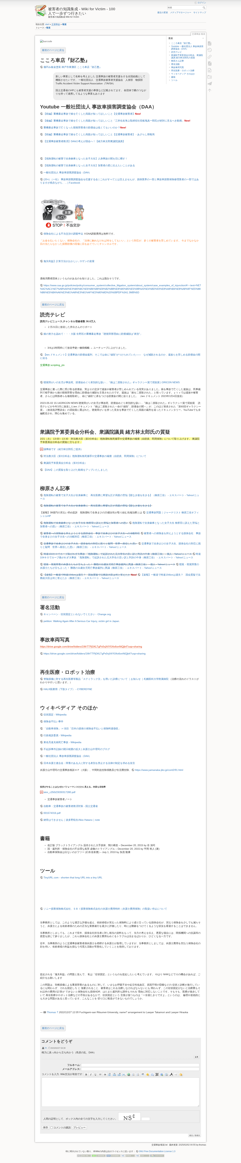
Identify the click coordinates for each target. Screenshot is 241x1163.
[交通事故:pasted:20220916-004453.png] (62, 213)
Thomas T (52, 1012)
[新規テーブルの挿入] (166, 1074)
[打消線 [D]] (105, 1074)
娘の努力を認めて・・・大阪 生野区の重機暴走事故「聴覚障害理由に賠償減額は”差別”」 (93, 333)
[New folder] (210, 76)
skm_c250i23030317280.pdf (59, 792)
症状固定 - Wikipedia (55, 714)
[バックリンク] (210, 56)
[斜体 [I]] (91, 1074)
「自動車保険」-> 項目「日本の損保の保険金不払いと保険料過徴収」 (82, 728)
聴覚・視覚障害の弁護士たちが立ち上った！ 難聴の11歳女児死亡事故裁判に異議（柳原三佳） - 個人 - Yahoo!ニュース (109, 564)
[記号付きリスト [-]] (133, 1074)
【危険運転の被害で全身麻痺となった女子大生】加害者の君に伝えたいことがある (89, 165)
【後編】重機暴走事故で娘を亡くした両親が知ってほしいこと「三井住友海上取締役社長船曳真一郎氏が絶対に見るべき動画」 (114, 120)
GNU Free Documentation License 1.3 (157, 1151)
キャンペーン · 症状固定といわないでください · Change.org (77, 614)
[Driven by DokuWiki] (157, 1155)
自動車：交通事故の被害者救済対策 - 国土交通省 (71, 806)
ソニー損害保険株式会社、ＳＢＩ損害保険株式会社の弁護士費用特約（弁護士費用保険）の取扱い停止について (105, 908)
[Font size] (171, 1074)
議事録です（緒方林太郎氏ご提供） (63, 449)
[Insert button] (161, 1074)
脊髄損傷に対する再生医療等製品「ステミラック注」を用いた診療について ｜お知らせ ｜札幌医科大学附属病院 (106, 679)
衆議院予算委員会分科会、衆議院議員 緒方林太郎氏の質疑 (187, 56)
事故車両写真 (177, 67)
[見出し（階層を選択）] (124, 1074)
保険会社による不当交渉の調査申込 (63, 233)
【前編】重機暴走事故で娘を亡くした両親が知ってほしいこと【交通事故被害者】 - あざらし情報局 (99, 134)
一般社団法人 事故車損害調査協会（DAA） (67, 172)
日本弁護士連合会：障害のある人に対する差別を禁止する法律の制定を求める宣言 (89, 763)
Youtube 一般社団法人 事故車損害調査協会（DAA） (187, 47)
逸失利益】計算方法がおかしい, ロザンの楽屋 (69, 261)
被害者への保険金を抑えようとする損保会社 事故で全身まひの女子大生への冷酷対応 (92, 533)
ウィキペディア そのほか (183, 74)
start (47, 24)
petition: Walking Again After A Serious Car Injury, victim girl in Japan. (82, 621)
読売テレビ (176, 52)
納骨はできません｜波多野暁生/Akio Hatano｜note (72, 819)
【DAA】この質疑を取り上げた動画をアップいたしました (76, 469)
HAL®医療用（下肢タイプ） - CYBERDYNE (68, 689)
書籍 (173, 77)
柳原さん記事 (177, 61)
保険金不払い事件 (53, 721)
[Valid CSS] (142, 1155)
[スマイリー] (147, 1074)
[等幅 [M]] (100, 1074)
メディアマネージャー (180, 12)
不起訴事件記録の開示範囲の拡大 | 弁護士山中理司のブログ (77, 749)
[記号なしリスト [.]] (138, 1074)
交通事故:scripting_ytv (52, 365)
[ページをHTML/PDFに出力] (210, 83)
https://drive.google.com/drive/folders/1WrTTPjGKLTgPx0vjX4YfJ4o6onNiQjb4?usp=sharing (91, 646)
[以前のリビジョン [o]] (210, 50)
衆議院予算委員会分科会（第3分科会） (65, 462)
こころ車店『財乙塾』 (181, 43)
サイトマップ (199, 12)
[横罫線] (142, 1074)
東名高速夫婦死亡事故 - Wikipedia (62, 742)
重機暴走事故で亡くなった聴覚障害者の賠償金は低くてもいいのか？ (82, 127)
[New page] (210, 70)
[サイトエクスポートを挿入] (176, 1074)
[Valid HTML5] (128, 1155)
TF (45, 1048)
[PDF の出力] (210, 63)
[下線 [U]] (95, 1074)
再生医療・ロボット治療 (182, 70)
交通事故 (56, 24)
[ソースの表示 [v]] (210, 43)
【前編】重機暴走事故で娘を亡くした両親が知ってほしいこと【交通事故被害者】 (89, 113)
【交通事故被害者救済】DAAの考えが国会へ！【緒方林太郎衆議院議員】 (84, 141)
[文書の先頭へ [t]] (210, 90)
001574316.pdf (52, 813)
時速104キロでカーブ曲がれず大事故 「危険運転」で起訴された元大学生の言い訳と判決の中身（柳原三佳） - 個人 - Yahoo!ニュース (118, 553)
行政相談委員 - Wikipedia (57, 735)
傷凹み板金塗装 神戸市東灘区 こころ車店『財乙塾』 (73, 67)
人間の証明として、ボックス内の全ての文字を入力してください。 (80, 1119)
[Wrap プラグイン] (180, 1074)
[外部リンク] (128, 1074)
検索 (204, 7)
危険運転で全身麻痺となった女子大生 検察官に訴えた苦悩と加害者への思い (86, 522)
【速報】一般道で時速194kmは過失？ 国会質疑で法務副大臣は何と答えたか (87, 574)
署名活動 (175, 64)
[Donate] (99, 1155)
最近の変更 (162, 12)
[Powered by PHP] (113, 1155)
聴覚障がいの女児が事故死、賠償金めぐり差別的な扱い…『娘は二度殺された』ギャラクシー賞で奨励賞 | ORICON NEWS (112, 382)
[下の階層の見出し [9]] (114, 1074)
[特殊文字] (152, 1074)
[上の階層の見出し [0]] (119, 1074)
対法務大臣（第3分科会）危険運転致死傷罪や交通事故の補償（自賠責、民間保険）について (95, 456)
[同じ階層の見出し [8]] (109, 1074)
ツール (174, 80)
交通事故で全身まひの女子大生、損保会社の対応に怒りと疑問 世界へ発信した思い (90, 543)
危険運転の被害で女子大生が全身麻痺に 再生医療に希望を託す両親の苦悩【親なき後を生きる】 (98, 505)
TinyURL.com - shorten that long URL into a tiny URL (73, 877)
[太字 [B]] (86, 1074)
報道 (64, 24)
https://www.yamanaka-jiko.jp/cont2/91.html (159, 770)
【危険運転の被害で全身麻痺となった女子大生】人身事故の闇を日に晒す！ (86, 158)
